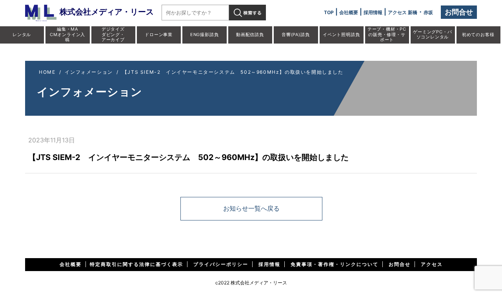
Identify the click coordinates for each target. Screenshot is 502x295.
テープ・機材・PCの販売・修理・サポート (386, 34)
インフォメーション (89, 72)
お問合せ (459, 12)
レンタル (22, 34)
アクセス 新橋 (402, 12)
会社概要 (348, 12)
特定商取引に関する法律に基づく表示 (136, 264)
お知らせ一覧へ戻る (251, 208)
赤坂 (428, 12)
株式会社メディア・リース (107, 11)
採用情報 (373, 12)
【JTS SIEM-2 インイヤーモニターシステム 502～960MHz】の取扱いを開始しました (233, 72)
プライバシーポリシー (220, 264)
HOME (47, 72)
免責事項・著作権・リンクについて (334, 264)
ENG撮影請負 (204, 34)
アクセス (432, 264)
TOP (329, 12)
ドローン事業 (159, 34)
